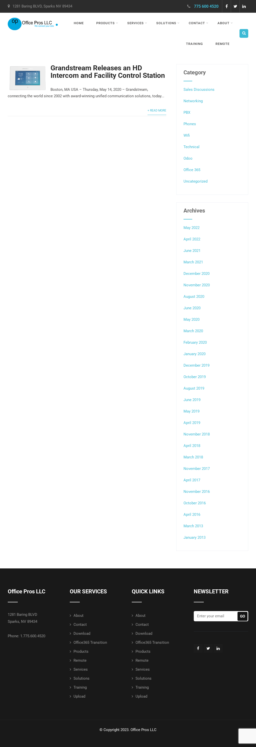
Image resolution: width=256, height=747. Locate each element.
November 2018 (197, 434)
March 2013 (193, 526)
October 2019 (195, 377)
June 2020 (192, 308)
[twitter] (235, 6)
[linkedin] (244, 6)
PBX (187, 112)
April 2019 (192, 423)
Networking (193, 101)
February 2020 (195, 342)
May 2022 (192, 227)
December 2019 (197, 365)
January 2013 (195, 537)
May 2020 (192, 319)
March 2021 (193, 262)
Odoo (188, 158)
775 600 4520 (206, 6)
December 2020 (197, 273)
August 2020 (194, 296)
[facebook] (226, 6)
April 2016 (192, 514)
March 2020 (193, 331)
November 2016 (197, 491)
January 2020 (195, 354)
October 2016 (195, 503)
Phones (190, 124)
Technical (192, 147)
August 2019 (194, 388)
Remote (223, 44)
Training (194, 44)
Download (82, 633)
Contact (197, 23)
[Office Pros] (33, 16)
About (224, 23)
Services (135, 23)
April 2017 (192, 480)
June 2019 (192, 400)
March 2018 (193, 457)
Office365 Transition (90, 642)
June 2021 (192, 250)
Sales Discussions (199, 89)
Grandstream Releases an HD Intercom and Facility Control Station (107, 72)
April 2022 (192, 239)
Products (105, 23)
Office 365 (192, 170)
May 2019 (192, 411)
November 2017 (197, 468)
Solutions (166, 23)
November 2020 (197, 285)
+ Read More (157, 110)
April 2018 (192, 445)
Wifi (187, 135)
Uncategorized (196, 181)
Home (79, 23)
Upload (79, 696)
